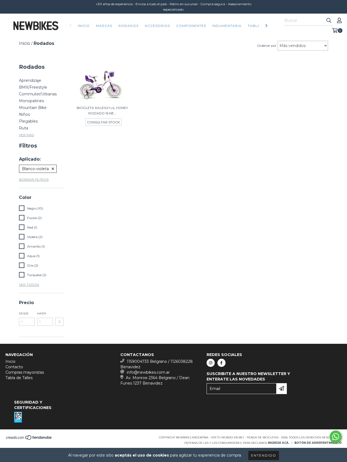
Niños (24, 114)
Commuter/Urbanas (38, 94)
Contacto (14, 366)
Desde (24, 313)
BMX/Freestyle (33, 87)
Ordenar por (267, 45)
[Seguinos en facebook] (221, 363)
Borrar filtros (34, 179)
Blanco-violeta (35, 168)
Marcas (104, 26)
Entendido (263, 455)
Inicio (84, 26)
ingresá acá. (278, 443)
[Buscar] (328, 21)
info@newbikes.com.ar (148, 372)
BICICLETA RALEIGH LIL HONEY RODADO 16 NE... (102, 110)
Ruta (23, 128)
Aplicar (59, 322)
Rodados (128, 26)
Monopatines (31, 100)
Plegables (28, 121)
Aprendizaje (30, 80)
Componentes (191, 26)
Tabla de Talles (19, 377)
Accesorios (157, 26)
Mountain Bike (33, 107)
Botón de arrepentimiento (318, 443)
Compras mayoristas (24, 372)
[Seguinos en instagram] (211, 363)
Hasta (41, 313)
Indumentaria (227, 26)
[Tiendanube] (29, 439)
